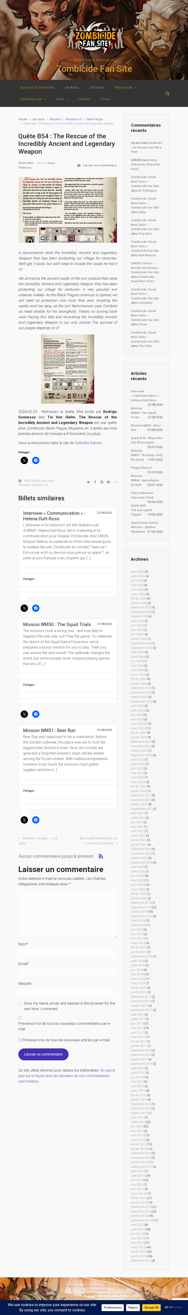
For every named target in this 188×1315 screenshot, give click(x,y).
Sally (142, 212)
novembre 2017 (141, 1001)
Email (23, 964)
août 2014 (137, 1171)
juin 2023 (137, 714)
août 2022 (137, 759)
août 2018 (137, 961)
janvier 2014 (139, 1202)
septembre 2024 (141, 647)
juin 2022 (137, 768)
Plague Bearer (141, 467)
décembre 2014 (141, 1153)
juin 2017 (137, 1023)
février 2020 (138, 893)
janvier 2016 (139, 1099)
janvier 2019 (139, 952)
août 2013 (137, 1224)
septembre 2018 (141, 956)
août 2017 (137, 1014)
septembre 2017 (141, 1010)
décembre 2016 (141, 1050)
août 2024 (137, 652)
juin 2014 (137, 1180)
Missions (55, 119)
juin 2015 (137, 1126)
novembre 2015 (141, 1108)
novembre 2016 (141, 1054)
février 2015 (138, 1144)
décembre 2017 (141, 996)
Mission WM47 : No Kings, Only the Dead (147, 455)
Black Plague (95, 119)
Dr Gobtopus (147, 190)
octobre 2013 (139, 1215)
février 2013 (138, 1251)
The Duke (145, 346)
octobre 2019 (139, 911)
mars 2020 (138, 889)
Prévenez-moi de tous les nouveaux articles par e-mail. (66, 1040)
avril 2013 (137, 1242)
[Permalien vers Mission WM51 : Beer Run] (67, 782)
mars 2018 (138, 983)
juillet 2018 (138, 965)
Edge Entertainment (95, 1290)
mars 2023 (138, 728)
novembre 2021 (141, 800)
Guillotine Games (88, 443)
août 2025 (137, 621)
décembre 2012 (141, 1260)
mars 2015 (138, 1140)
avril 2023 (137, 723)
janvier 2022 (139, 791)
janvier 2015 (139, 1149)
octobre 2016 (139, 1059)
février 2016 (138, 1095)
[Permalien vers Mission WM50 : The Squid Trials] (67, 676)
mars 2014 (138, 1193)
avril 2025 (137, 634)
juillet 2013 (138, 1229)
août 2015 (137, 1117)
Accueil (22, 119)
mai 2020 (137, 880)
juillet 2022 (138, 764)
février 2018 (138, 987)
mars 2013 (138, 1247)
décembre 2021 (141, 795)
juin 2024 (137, 661)
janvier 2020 (139, 898)
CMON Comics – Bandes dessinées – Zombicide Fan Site (145, 268)
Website (24, 983)
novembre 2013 (141, 1211)
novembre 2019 (141, 907)
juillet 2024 (138, 656)
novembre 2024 (141, 643)
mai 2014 (137, 1184)
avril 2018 (137, 979)
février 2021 (138, 840)
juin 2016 (137, 1077)
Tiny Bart (145, 233)
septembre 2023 (141, 701)
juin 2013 (137, 1233)
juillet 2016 (138, 1072)
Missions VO (74, 119)
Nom (23, 944)
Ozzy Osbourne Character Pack (146, 164)
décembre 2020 (141, 849)
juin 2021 (137, 822)
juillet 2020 (138, 871)
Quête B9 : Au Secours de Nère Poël (146, 147)
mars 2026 (138, 594)
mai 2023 (137, 719)
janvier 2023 (139, 737)
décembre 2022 (141, 741)
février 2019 (138, 947)
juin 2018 (137, 970)
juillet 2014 (138, 1175)
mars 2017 (138, 1037)
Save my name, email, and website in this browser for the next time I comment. (69, 1006)
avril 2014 (137, 1189)
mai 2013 (137, 1238)
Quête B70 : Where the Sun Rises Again (146, 440)
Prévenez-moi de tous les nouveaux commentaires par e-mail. (64, 1026)
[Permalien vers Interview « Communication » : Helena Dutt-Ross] (67, 570)
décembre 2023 (141, 688)
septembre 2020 (141, 862)
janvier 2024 (139, 683)
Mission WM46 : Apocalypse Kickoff (145, 480)
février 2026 (138, 598)
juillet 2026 (138, 576)
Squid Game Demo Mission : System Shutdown (144, 527)
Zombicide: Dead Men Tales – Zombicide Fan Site (145, 181)
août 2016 (137, 1068)
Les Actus (38, 119)
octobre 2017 (139, 1005)
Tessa (142, 324)
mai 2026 (137, 585)
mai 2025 (137, 630)
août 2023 (137, 706)
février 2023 (138, 732)
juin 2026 (137, 580)
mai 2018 (137, 974)
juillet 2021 (138, 817)
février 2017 (138, 1041)
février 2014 (138, 1198)
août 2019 (137, 920)
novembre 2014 (141, 1157)
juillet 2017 (138, 1019)
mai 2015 (137, 1131)
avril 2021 (137, 831)
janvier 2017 (139, 1046)
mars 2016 (138, 1090)
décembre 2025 (141, 607)
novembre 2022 (141, 746)
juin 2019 (137, 929)
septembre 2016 (141, 1063)
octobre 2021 (139, 804)
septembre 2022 (141, 755)
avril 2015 (137, 1135)
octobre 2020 (139, 858)
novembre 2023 (141, 692)
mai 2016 (137, 1081)
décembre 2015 (141, 1104)
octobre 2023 (139, 697)
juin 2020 (137, 876)
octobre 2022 (139, 750)
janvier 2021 (139, 844)
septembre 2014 (141, 1166)
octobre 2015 (139, 1113)
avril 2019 (137, 938)
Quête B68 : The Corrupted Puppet (141, 510)
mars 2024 (138, 674)
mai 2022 (137, 773)
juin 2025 (137, 625)
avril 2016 (137, 1086)
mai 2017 (137, 1028)
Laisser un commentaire (100, 165)
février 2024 (138, 679)
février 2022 (138, 786)
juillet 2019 (138, 925)
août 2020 (137, 867)
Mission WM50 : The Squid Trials (143, 413)
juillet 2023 (138, 710)
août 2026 (137, 571)
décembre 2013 (141, 1207)
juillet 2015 (138, 1122)
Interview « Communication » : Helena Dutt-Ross (145, 396)
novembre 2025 (141, 612)
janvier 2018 (139, 992)
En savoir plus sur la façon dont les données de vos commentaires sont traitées (66, 1076)
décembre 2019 (141, 902)
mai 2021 (137, 826)
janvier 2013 (139, 1256)
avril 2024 (137, 670)
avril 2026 (137, 589)
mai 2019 (137, 934)
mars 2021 (138, 835)
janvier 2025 (139, 639)
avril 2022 (137, 777)
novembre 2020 (141, 853)
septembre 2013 (141, 1220)
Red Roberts (147, 255)
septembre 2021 (141, 809)
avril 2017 (137, 1032)
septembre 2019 (141, 916)
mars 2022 (138, 782)
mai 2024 (137, 665)
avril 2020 (137, 884)
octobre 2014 (139, 1162)
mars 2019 (138, 943)
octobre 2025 (139, 616)
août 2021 (137, 813)
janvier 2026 (139, 603)
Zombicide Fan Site (94, 69)
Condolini (145, 302)
